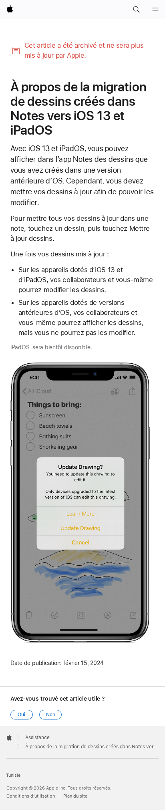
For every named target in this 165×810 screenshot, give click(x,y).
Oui (21, 714)
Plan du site (75, 796)
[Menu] (155, 9)
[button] (136, 9)
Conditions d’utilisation (30, 796)
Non (50, 714)
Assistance (37, 737)
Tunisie (13, 775)
